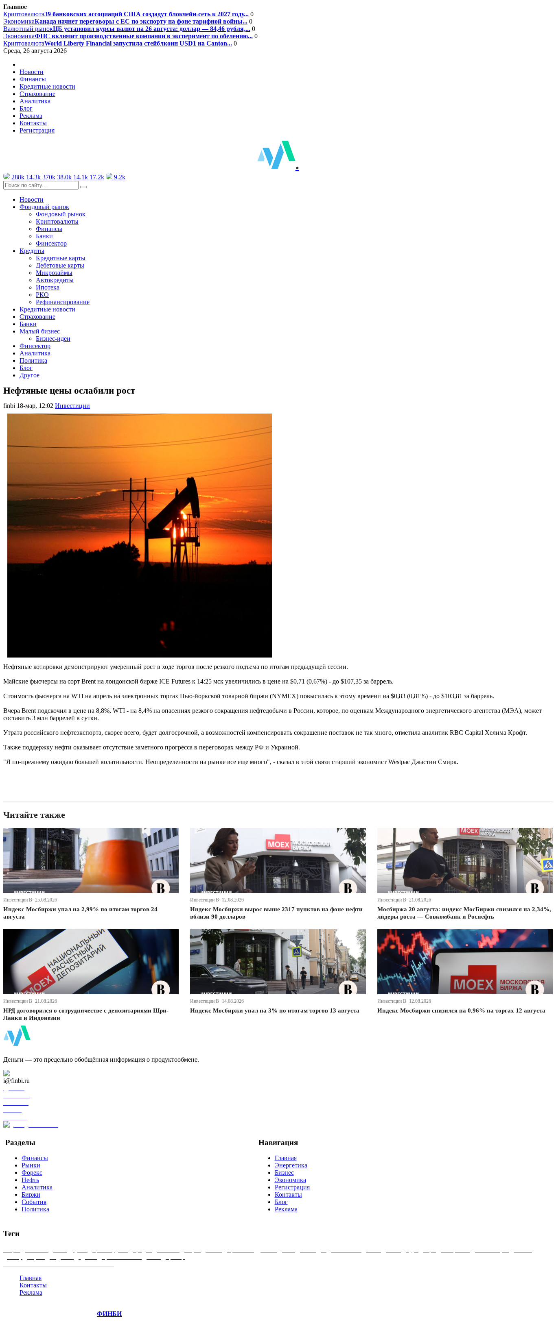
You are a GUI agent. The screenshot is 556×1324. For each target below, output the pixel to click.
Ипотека (47, 287)
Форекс (32, 1172)
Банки (44, 236)
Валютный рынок (126, 28)
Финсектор (51, 243)
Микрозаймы (54, 272)
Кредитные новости (47, 86)
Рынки (31, 1165)
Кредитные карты (60, 258)
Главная (286, 1157)
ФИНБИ (109, 1313)
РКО (42, 294)
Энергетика (291, 1165)
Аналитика (35, 101)
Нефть (30, 1179)
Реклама (31, 115)
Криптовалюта (126, 14)
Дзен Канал (29, 1073)
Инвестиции (72, 405)
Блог (26, 108)
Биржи (31, 1194)
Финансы (33, 79)
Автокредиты (55, 280)
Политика (33, 360)
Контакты (33, 123)
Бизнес (284, 1172)
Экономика (125, 21)
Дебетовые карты (60, 265)
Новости (32, 71)
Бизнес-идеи (53, 338)
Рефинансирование (63, 301)
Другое (29, 375)
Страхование (37, 93)
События (34, 1201)
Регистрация (37, 130)
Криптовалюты (57, 221)
